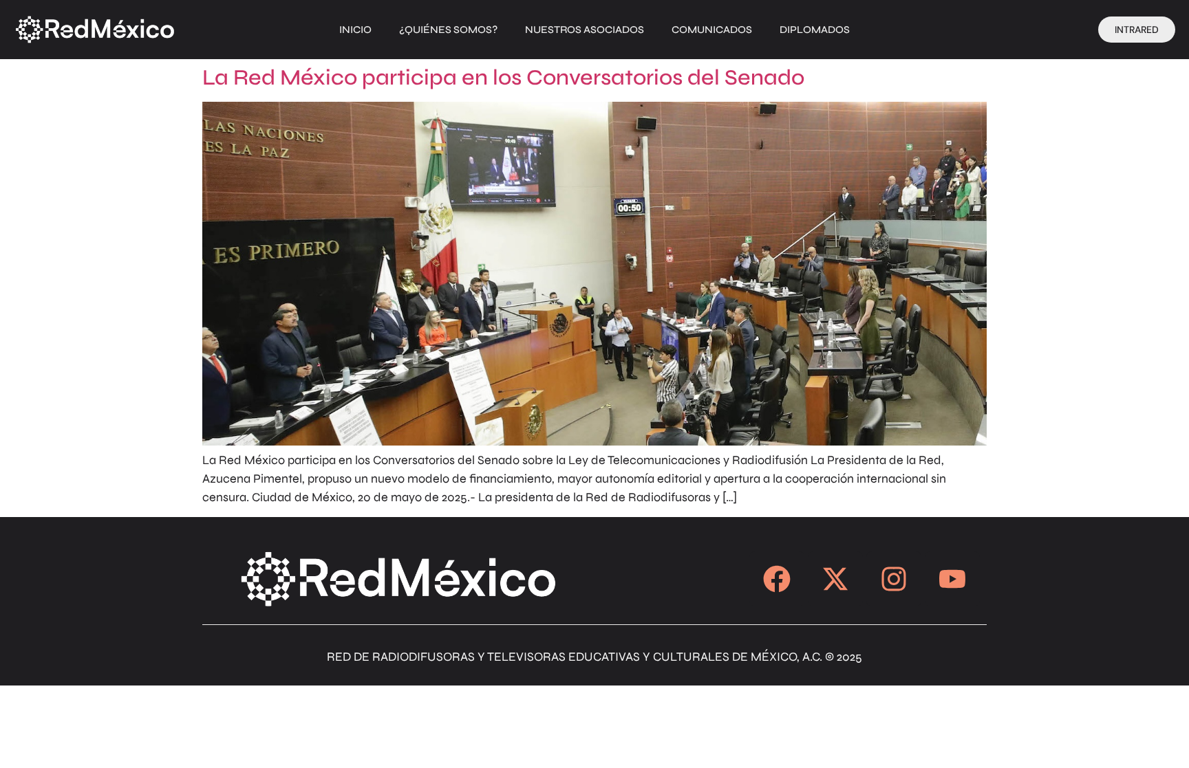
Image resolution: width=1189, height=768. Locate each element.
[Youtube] (952, 578)
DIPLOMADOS (815, 29)
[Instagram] (893, 578)
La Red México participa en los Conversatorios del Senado (503, 77)
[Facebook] (776, 578)
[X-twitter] (835, 578)
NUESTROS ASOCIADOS (584, 29)
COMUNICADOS (712, 29)
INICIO (355, 29)
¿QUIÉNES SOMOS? (448, 29)
